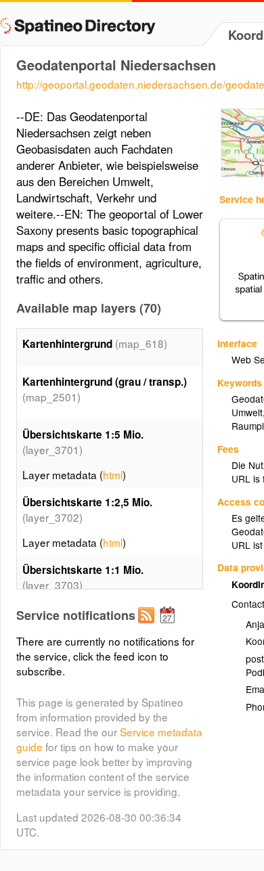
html (113, 474)
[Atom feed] (148, 626)
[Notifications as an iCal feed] (169, 626)
